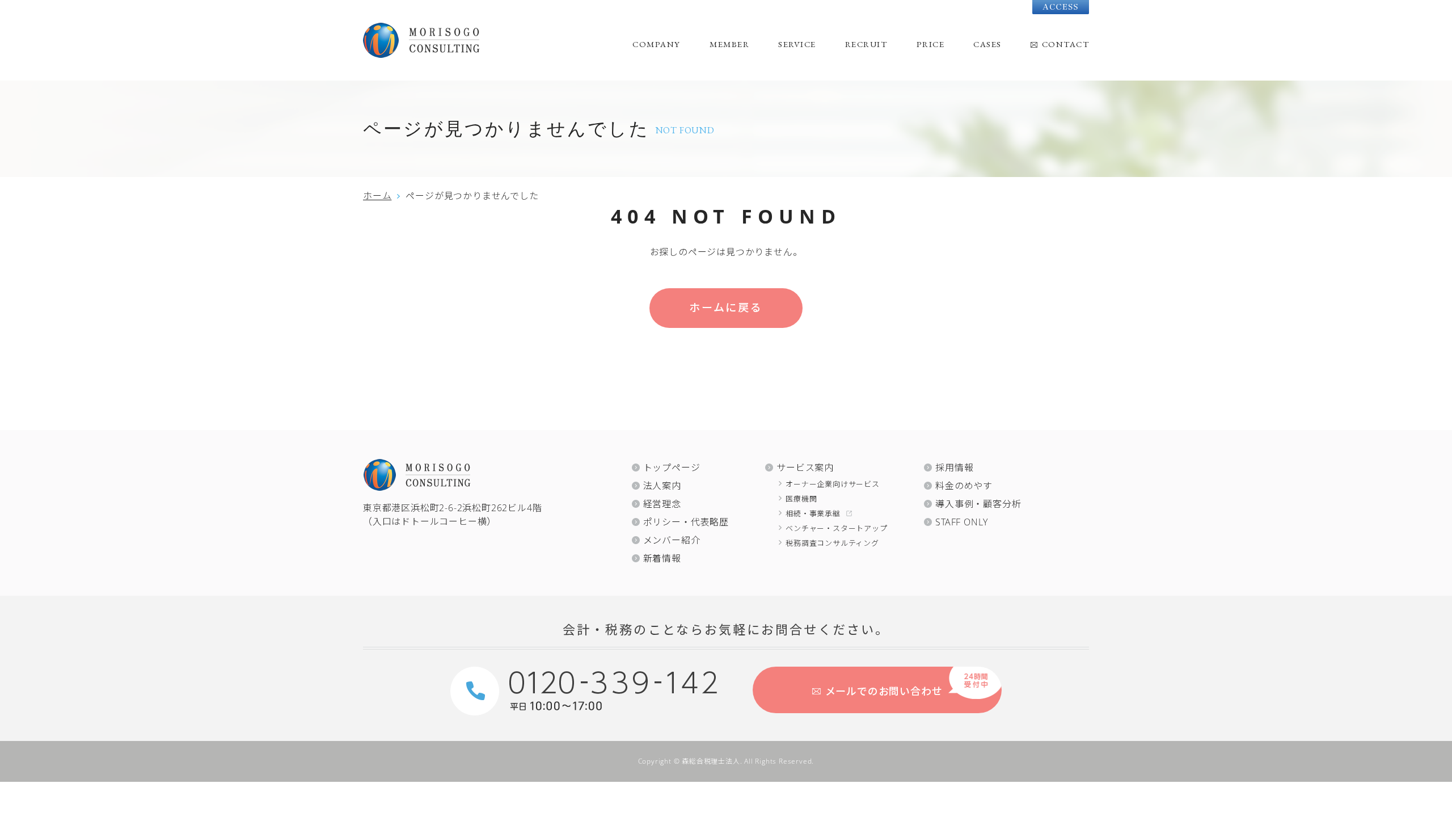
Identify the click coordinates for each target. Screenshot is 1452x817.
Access (1060, 7)
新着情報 (662, 558)
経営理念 (662, 504)
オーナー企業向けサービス (833, 484)
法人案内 (662, 485)
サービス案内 (805, 467)
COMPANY (656, 44)
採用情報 (954, 467)
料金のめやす (964, 485)
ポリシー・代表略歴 (686, 522)
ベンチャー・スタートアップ (836, 528)
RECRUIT (866, 44)
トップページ (671, 467)
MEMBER (729, 44)
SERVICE (797, 44)
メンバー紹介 (671, 540)
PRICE (931, 44)
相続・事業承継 (813, 513)
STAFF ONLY (961, 522)
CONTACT (1065, 44)
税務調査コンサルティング (832, 543)
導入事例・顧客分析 (978, 504)
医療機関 (801, 499)
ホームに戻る (726, 307)
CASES (987, 44)
